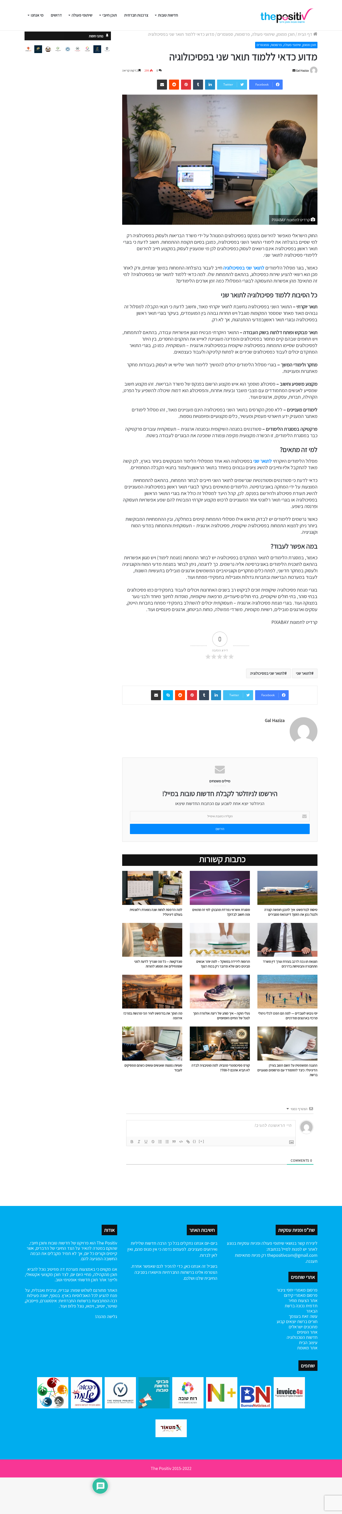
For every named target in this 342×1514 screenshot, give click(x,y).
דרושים (56, 15)
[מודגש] (131, 1142)
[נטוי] (138, 1142)
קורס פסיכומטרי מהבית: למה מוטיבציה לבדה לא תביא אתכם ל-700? (221, 1067)
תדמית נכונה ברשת (301, 1306)
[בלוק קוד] (181, 1142)
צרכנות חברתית (136, 15)
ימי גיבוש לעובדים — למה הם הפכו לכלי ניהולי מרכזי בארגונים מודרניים (287, 1015)
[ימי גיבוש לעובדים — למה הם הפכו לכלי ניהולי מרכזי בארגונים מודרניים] (287, 991)
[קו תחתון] (145, 1142)
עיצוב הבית (308, 1342)
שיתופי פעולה (82, 15)
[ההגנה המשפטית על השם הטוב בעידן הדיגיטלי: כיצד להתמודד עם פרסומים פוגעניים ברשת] (287, 1043)
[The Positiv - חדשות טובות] (288, 15)
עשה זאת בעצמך (303, 1316)
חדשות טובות (168, 15)
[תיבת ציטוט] (174, 1142)
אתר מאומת (307, 1348)
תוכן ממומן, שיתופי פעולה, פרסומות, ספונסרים (256, 34)
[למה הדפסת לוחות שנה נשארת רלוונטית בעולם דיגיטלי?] (152, 888)
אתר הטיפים (307, 1332)
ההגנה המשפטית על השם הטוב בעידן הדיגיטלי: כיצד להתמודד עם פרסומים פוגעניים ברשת (287, 1070)
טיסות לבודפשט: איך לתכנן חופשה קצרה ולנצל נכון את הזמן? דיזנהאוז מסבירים (290, 912)
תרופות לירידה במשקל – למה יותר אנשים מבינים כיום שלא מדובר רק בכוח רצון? (223, 963)
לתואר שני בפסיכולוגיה (243, 268)
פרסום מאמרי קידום (300, 1295)
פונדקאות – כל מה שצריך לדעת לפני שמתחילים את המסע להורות (158, 963)
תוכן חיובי (109, 15)
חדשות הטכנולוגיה (302, 1337)
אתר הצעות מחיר (302, 1300)
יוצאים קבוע (286, 1321)
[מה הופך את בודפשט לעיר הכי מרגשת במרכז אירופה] (152, 991)
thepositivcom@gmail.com (292, 1255)
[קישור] (188, 1142)
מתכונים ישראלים (303, 1327)
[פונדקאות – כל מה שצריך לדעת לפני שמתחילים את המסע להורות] (152, 940)
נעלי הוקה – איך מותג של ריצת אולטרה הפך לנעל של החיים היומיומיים (221, 1015)
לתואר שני (262, 461)
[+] (201, 1141)
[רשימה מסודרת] (159, 1142)
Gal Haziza (302, 70)
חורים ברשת (306, 1321)
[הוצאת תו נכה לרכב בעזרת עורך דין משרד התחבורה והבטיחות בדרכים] (287, 940)
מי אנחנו (37, 15)
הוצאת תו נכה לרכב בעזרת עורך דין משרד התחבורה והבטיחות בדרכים (290, 963)
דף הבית (305, 34)
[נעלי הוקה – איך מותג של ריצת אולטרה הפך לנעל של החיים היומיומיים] (220, 991)
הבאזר (311, 1311)
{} (194, 1141)
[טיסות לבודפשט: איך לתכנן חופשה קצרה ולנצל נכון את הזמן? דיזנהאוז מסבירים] (287, 888)
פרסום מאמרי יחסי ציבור (297, 1290)
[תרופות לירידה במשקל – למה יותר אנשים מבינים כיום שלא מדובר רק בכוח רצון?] (220, 940)
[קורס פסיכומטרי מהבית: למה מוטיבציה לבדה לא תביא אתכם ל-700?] (220, 1043)
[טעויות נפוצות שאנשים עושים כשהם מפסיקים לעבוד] (152, 1043)
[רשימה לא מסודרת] (166, 1142)
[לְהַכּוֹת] (152, 1142)
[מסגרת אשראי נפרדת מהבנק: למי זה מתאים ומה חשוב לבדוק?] (220, 888)
